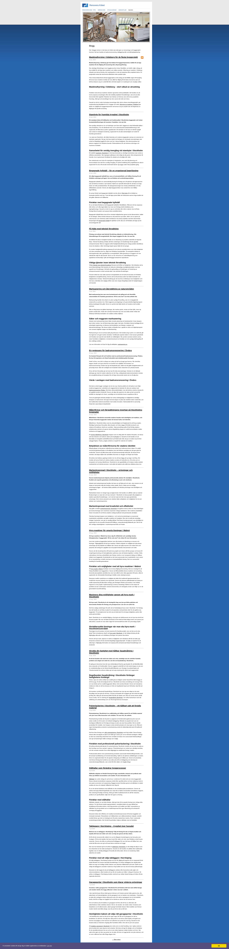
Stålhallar (91, 779)
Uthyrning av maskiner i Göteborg (129, 104)
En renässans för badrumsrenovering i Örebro (110, 350)
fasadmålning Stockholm (116, 697)
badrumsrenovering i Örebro (97, 390)
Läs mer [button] (49, 945)
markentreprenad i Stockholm (108, 508)
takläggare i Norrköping (119, 846)
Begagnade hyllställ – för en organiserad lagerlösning (113, 170)
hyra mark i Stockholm (116, 633)
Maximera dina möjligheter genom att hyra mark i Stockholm (111, 596)
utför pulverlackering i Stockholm (113, 732)
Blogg (131, 10)
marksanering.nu (122, 344)
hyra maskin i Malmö (97, 569)
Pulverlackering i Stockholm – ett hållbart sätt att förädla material (115, 707)
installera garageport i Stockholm (100, 926)
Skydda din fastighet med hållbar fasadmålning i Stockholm (111, 652)
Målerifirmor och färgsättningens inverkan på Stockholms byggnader (115, 411)
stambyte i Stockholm (102, 153)
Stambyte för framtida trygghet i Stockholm (109, 114)
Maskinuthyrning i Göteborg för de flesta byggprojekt (113, 57)
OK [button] (219, 945)
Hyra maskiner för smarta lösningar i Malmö (109, 530)
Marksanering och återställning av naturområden (111, 289)
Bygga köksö (111, 10)
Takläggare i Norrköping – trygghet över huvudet (111, 826)
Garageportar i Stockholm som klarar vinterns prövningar (115, 882)
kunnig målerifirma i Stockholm (99, 434)
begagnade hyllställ (104, 220)
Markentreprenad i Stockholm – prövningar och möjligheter (111, 471)
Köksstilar (122, 10)
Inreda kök (101, 10)
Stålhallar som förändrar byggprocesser (107, 768)
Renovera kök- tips (89, 10)
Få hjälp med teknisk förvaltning (104, 229)
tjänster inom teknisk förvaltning (102, 265)
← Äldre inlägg (116, 939)
